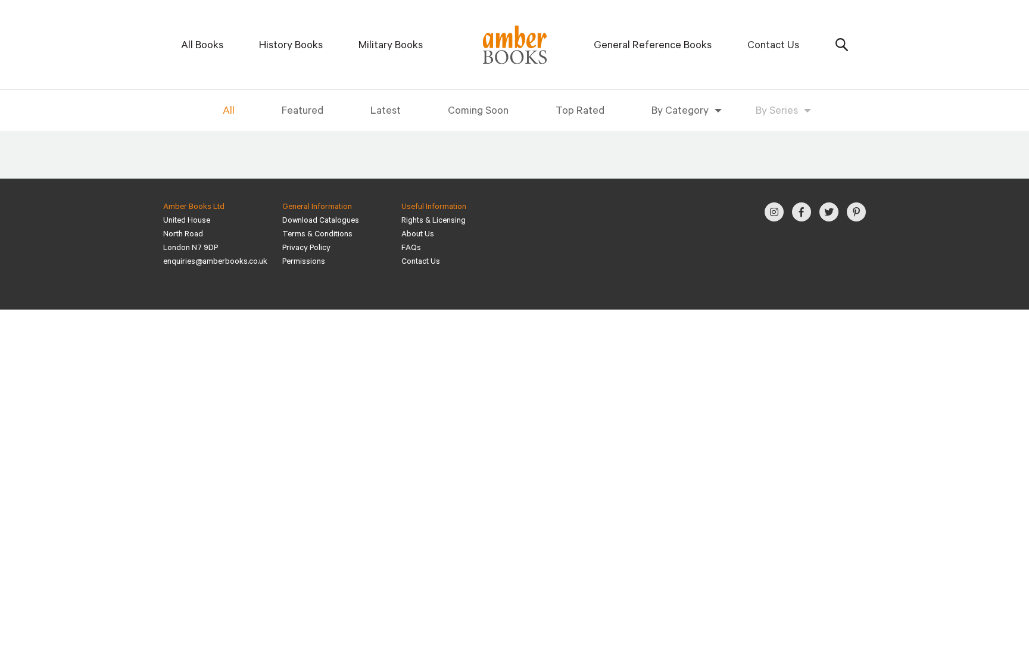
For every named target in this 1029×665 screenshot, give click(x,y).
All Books (202, 46)
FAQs (411, 248)
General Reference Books (653, 46)
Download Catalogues (320, 221)
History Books (291, 46)
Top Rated (580, 112)
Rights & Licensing (433, 221)
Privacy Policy (306, 248)
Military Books (390, 46)
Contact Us (773, 46)
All (229, 112)
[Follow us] (774, 211)
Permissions (303, 262)
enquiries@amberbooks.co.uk (215, 262)
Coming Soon (478, 112)
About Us (417, 234)
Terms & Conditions (317, 234)
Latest (385, 112)
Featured (302, 112)
